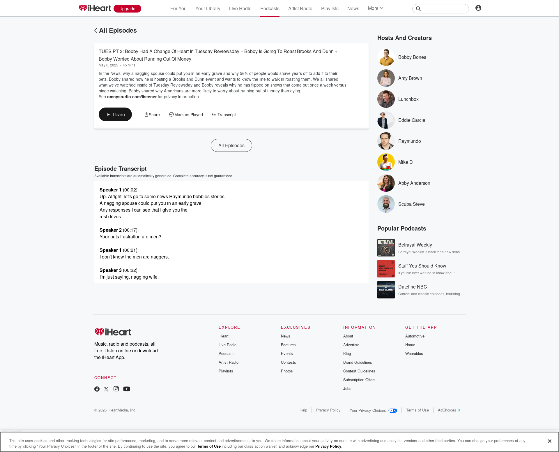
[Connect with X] (106, 389)
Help (303, 410)
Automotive (414, 336)
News (353, 8)
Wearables (414, 353)
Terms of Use (417, 410)
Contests (288, 362)
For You (178, 8)
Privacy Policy (328, 410)
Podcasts (270, 8)
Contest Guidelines (359, 371)
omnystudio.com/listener (132, 96)
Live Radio (240, 8)
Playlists (330, 8)
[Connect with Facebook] (97, 389)
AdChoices (447, 410)
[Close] (549, 441)
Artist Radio (300, 8)
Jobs (347, 388)
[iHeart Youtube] (126, 389)
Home (410, 344)
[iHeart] (94, 8)
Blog (347, 353)
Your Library (207, 8)
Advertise (351, 344)
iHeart (224, 336)
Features (288, 344)
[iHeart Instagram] (116, 389)
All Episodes (118, 30)
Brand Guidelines (357, 362)
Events (287, 353)
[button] (115, 114)
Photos (287, 371)
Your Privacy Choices (368, 410)
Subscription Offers (359, 379)
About (348, 336)
